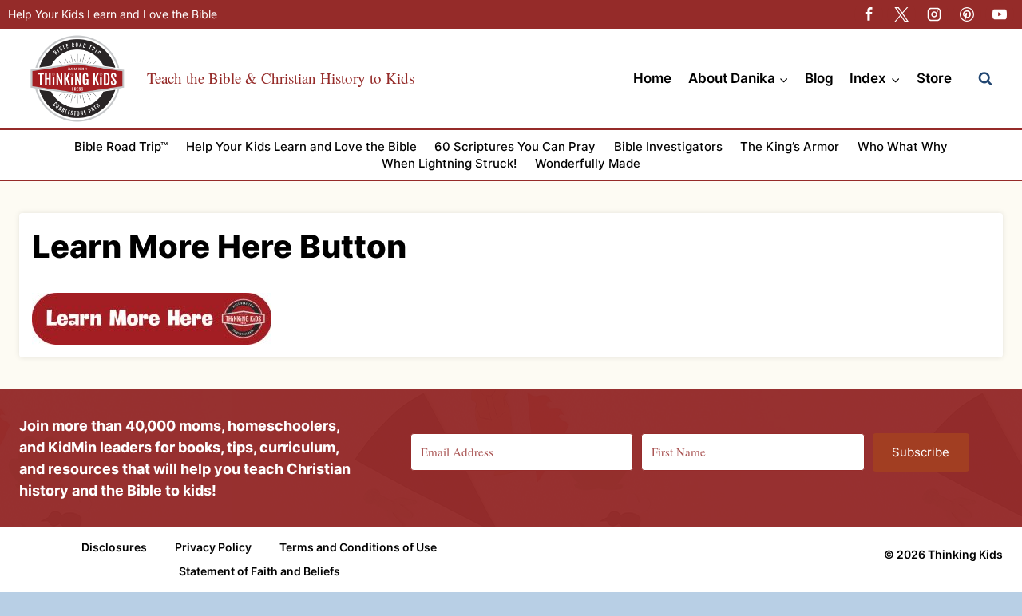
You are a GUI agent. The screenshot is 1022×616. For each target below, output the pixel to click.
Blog (819, 78)
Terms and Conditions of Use (358, 547)
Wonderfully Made (587, 163)
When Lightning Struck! (449, 163)
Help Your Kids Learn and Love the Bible (112, 14)
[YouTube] (999, 14)
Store (934, 78)
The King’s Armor (789, 146)
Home (652, 78)
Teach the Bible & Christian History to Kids (280, 78)
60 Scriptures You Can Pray (515, 146)
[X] (901, 14)
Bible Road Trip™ (121, 146)
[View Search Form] (985, 79)
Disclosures (114, 547)
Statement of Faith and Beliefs (259, 571)
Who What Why (903, 146)
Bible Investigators (668, 146)
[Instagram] (934, 14)
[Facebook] (868, 14)
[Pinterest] (967, 14)
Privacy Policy (213, 547)
